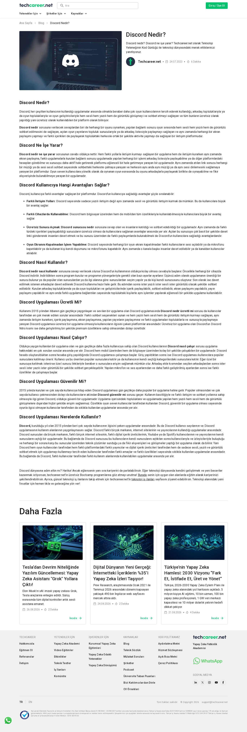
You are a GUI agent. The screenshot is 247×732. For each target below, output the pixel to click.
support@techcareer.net (215, 702)
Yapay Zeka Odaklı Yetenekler (100, 656)
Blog (41, 23)
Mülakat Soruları (134, 656)
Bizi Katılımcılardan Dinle (139, 682)
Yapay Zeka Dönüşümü (103, 665)
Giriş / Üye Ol (217, 5)
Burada (142, 475)
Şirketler (129, 663)
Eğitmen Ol (26, 650)
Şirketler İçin (54, 13)
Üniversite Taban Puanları (139, 676)
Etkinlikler (60, 656)
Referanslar (26, 656)
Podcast (129, 669)
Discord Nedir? (59, 23)
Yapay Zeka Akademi (67, 643)
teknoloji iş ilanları (142, 479)
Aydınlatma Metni (169, 643)
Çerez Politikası (168, 663)
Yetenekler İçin (28, 13)
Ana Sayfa (25, 23)
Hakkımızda (26, 643)
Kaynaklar (77, 13)
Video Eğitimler (63, 650)
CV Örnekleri (131, 689)
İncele (73, 618)
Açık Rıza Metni (167, 656)
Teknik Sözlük (132, 650)
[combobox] (99, 5)
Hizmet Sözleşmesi (170, 650)
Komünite (60, 676)
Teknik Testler (62, 663)
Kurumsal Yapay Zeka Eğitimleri (102, 645)
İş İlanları (60, 669)
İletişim (24, 663)
